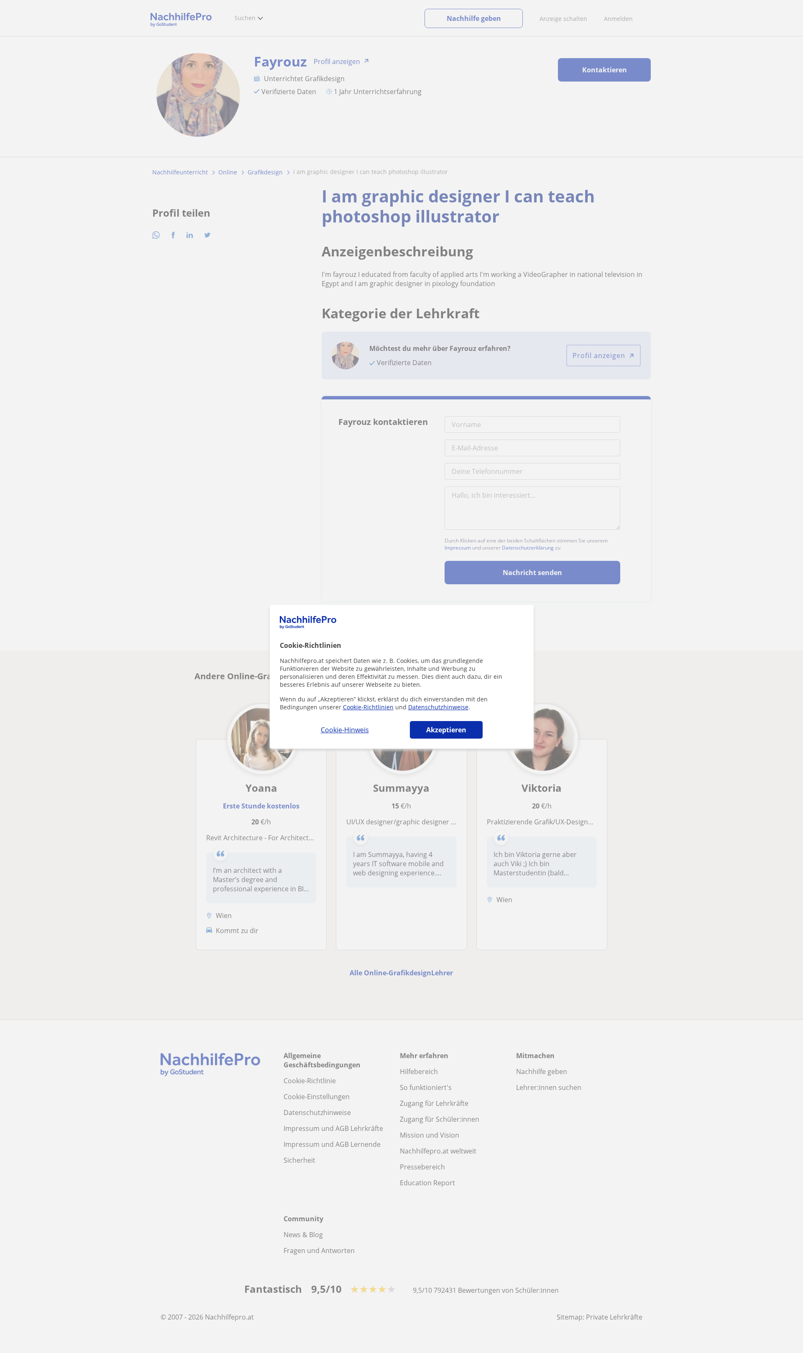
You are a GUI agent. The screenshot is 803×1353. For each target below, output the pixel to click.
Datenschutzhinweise (438, 707)
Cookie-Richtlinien (368, 707)
